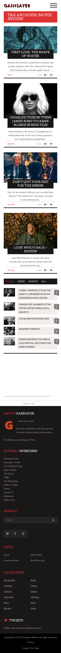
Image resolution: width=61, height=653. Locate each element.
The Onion (9, 473)
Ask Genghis (9, 580)
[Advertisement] (27, 376)
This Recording (11, 481)
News (10, 75)
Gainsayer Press (27, 439)
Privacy (30, 642)
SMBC (6, 477)
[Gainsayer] (17, 6)
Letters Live (9, 499)
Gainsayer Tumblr (12, 462)
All (43, 281)
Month (33, 281)
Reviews (11, 144)
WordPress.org (37, 560)
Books (33, 580)
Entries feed (36, 554)
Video (33, 608)
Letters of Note (11, 484)
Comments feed (11, 560)
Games (33, 591)
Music (6, 602)
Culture (33, 585)
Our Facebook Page (13, 466)
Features (8, 591)
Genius (7, 488)
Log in (6, 554)
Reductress (9, 496)
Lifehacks (34, 597)
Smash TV (8, 492)
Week (21, 281)
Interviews (8, 597)
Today (10, 281)
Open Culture (10, 469)
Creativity (8, 585)
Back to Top (29, 403)
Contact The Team (30, 648)
